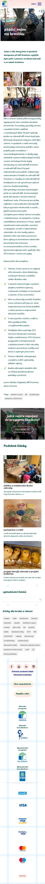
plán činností (29, 636)
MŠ (26, 394)
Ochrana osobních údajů (22, 671)
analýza (7, 618)
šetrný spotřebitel (10, 654)
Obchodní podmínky (22, 675)
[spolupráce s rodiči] (23, 513)
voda (27, 649)
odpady (18, 636)
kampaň (31, 627)
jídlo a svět (16, 627)
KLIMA (6, 632)
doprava (34, 618)
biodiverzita (24, 618)
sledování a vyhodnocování (30, 645)
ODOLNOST (8, 636)
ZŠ (33, 649)
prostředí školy (34, 394)
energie (7, 627)
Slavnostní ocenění (10, 645)
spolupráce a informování (13, 398)
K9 (24, 627)
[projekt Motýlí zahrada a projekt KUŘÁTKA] (23, 555)
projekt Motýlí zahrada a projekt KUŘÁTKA (21, 572)
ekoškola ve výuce (17, 394)
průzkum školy (23, 641)
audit (14, 618)
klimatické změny (18, 632)
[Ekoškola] (4, 3)
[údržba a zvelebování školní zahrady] (23, 469)
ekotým (17, 623)
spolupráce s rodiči (13, 529)
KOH (28, 632)
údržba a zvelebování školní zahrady (18, 486)
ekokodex (7, 623)
